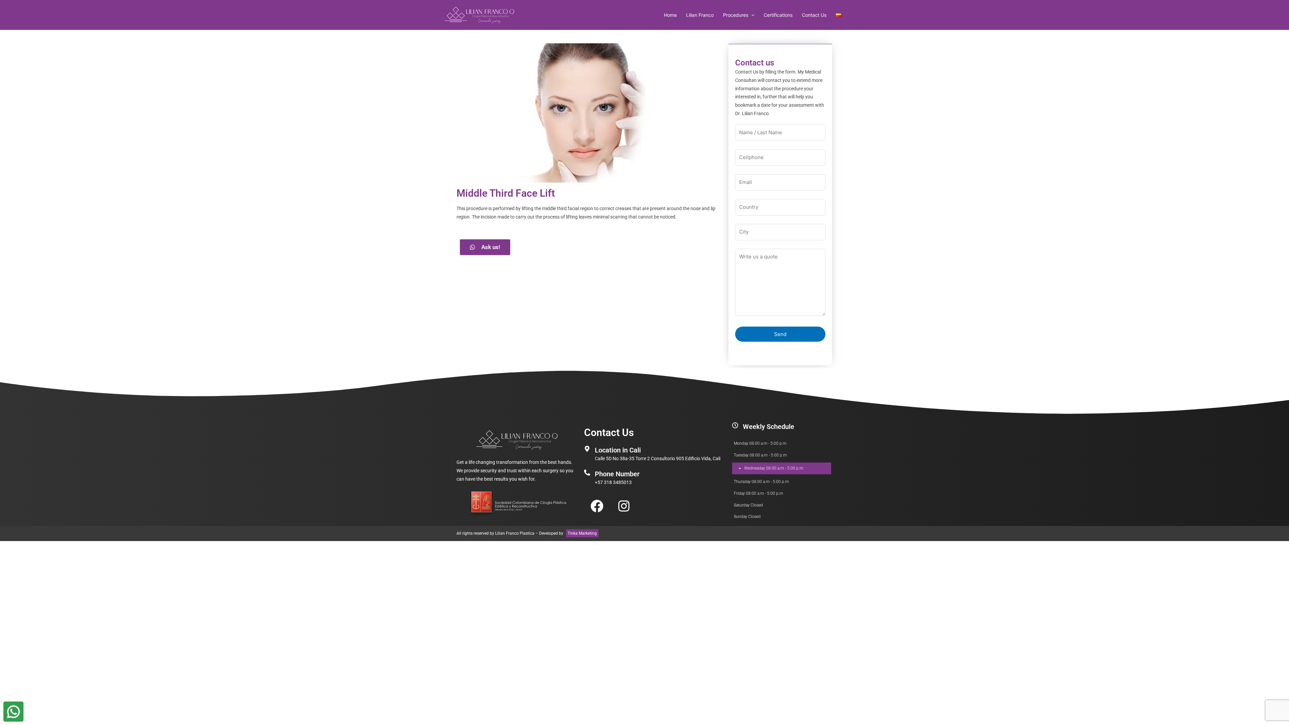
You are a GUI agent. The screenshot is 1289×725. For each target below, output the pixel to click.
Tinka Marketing (582, 533)
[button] (751, 15)
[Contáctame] (13, 712)
